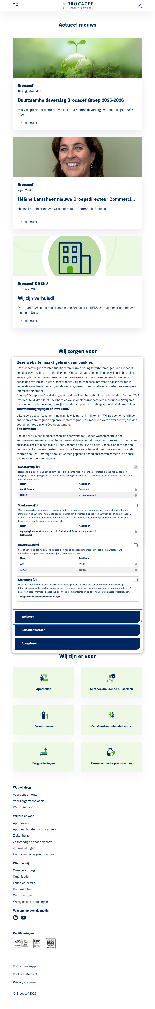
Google (82, 564)
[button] (16, 5)
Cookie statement (25, 974)
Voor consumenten (26, 794)
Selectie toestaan (33, 630)
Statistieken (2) (28, 545)
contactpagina (71, 420)
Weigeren (28, 616)
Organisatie (21, 877)
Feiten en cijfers (24, 883)
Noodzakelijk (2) (29, 467)
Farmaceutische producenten (33, 854)
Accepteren (29, 643)
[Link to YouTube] (23, 917)
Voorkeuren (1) (28, 505)
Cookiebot (84, 489)
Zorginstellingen (24, 848)
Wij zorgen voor (24, 807)
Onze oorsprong (24, 870)
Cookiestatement (58, 425)
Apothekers (21, 823)
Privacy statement (25, 982)
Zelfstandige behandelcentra (33, 842)
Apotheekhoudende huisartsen (34, 829)
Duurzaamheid (23, 889)
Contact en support (26, 966)
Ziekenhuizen (22, 836)
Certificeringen (23, 895)
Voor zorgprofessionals (29, 801)
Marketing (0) (27, 580)
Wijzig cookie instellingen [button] (30, 902)
